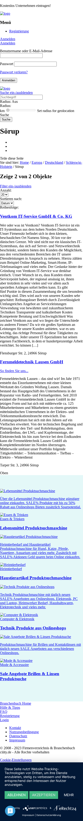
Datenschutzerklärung (48, 815)
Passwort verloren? (14, 72)
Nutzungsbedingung (24, 732)
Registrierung (19, 31)
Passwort (6, 64)
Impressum (17, 740)
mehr (69, 795)
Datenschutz (18, 736)
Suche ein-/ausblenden (16, 93)
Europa (37, 162)
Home (24, 162)
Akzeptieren (43, 795)
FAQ (3, 712)
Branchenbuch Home (15, 703)
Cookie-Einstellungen (16, 760)
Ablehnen (16, 795)
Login (4, 720)
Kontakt (15, 728)
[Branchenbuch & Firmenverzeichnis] (5, 13)
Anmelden (7, 39)
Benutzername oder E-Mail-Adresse (26, 51)
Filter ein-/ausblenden (15, 186)
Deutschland (54, 162)
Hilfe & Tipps (10, 707)
